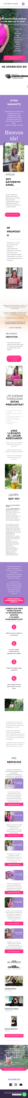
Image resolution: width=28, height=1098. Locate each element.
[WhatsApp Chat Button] (24, 1094)
